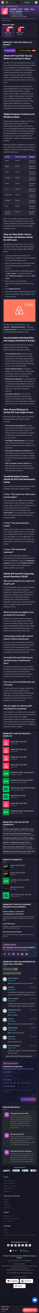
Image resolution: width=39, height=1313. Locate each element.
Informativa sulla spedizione (11, 1218)
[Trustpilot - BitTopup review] (19, 1286)
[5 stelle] (18, 1082)
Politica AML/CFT (9, 1221)
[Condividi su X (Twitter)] (9, 954)
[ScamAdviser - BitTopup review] (12, 1281)
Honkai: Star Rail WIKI (10, 1183)
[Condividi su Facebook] (4, 954)
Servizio (6, 1229)
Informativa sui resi (9, 1216)
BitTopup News (8, 1191)
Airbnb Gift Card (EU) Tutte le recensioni (19, 1056)
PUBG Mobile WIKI (9, 1188)
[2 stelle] (8, 1082)
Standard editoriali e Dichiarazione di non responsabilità (19, 1235)
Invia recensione (29, 1099)
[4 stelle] (14, 1082)
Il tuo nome (7, 1072)
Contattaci (7, 1205)
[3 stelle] (11, 1082)
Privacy (6, 1232)
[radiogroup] (11, 980)
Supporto (6, 1202)
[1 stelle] (4, 1082)
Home (3, 6)
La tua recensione (9, 1086)
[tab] (9, 50)
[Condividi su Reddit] (26, 954)
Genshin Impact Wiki (9, 1180)
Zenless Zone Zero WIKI (10, 1186)
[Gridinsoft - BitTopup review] (26, 1281)
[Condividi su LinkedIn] (22, 954)
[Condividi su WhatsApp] (13, 954)
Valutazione (7, 1080)
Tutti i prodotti (7, 1207)
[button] (19, 1177)
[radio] (8, 980)
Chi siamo (6, 1199)
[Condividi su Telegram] (18, 954)
